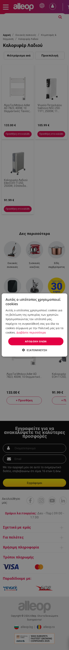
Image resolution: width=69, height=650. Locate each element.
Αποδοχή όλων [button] (36, 341)
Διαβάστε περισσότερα (31, 332)
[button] (34, 350)
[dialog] (34, 325)
